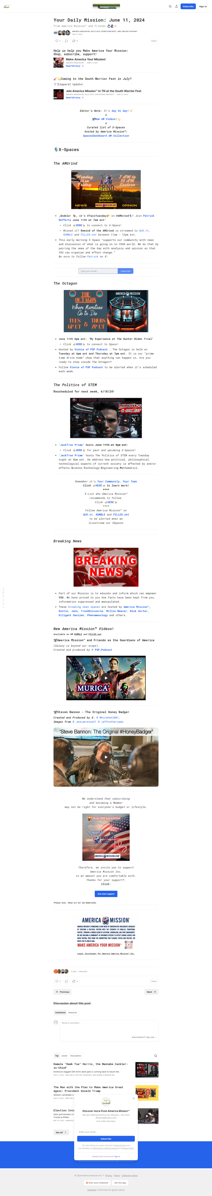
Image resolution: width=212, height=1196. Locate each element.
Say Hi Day (119, 110)
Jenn (74, 611)
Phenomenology (97, 615)
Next (149, 991)
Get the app (120, 1182)
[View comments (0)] (66, 41)
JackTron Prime (71, 445)
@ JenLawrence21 (84, 721)
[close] (133, 1098)
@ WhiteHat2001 (107, 717)
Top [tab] (57, 1055)
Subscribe (188, 6)
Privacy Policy (128, 1148)
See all (59, 1132)
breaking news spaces (84, 607)
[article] (106, 1071)
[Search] (170, 6)
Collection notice (130, 1175)
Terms (117, 1175)
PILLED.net (89, 234)
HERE (79, 225)
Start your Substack (98, 1182)
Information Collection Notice (105, 1148)
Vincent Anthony (129, 31)
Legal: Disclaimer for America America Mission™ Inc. (106, 953)
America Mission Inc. (105, 1075)
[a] (106, 678)
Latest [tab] (64, 1055)
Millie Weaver (116, 611)
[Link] (49, 52)
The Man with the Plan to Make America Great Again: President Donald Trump (88, 1089)
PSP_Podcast (103, 649)
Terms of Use (119, 1145)
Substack (91, 1190)
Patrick (92, 256)
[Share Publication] (176, 6)
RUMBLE (68, 234)
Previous (64, 991)
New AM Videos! (106, 119)
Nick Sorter (139, 611)
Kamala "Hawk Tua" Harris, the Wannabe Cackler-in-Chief (91, 1065)
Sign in (203, 6)
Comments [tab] (60, 1012)
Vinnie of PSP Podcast (91, 349)
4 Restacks (82, 971)
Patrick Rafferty (109, 31)
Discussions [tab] (75, 1055)
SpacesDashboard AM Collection (106, 135)
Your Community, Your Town (117, 481)
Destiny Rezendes (83, 1075)
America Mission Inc (81, 31)
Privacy (108, 1175)
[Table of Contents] (3, 598)
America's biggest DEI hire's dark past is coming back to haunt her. (86, 1071)
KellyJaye (95, 31)
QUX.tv (144, 230)
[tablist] (66, 1012)
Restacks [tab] (72, 1012)
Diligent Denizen (71, 615)
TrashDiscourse (92, 611)
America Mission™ (136, 607)
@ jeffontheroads (110, 721)
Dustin (63, 611)
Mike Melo (70, 1075)
